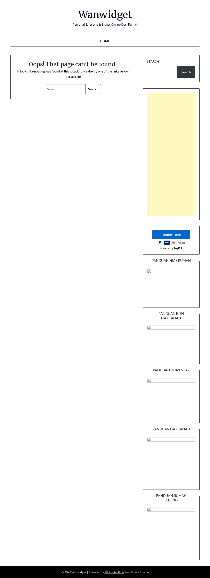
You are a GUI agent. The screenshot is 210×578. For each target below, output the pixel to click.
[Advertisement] (171, 154)
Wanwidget (105, 14)
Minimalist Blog (114, 572)
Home (105, 41)
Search (153, 61)
